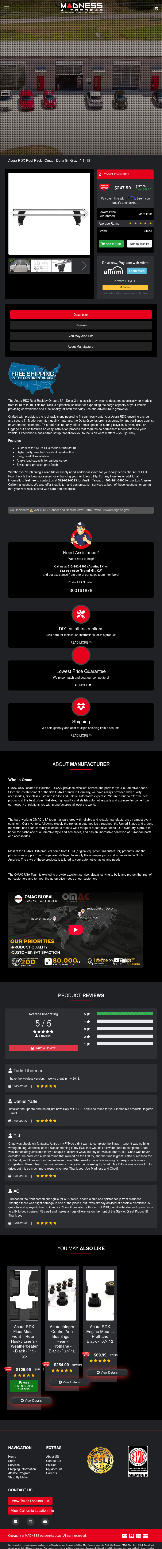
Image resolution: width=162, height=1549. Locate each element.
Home (12, 1456)
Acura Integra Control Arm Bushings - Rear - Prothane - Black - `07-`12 (62, 1338)
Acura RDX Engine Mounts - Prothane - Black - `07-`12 (100, 1333)
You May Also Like (81, 336)
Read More (79, 685)
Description (81, 314)
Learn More (137, 271)
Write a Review (45, 1048)
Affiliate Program (19, 1473)
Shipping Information (22, 1469)
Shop (11, 1461)
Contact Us (53, 1461)
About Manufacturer (81, 346)
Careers (51, 1473)
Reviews (81, 325)
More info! (145, 214)
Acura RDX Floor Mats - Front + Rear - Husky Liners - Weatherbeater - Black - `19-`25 (24, 1340)
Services (14, 1465)
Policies (51, 1465)
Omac (148, 231)
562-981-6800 (114, 480)
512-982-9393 (67, 480)
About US (52, 1456)
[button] (85, 213)
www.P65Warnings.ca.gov (111, 510)
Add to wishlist (139, 243)
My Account (54, 1469)
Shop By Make (18, 1477)
